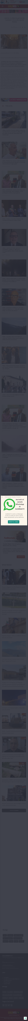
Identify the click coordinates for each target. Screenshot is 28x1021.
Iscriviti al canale (13, 522)
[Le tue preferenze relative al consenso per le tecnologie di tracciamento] (25, 1018)
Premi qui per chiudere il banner (12, 497)
